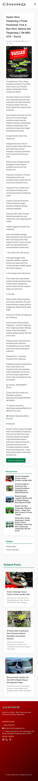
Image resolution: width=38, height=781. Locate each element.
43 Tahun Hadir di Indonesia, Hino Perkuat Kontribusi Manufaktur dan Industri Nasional (22, 488)
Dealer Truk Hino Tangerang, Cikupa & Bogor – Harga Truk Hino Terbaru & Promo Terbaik (23, 510)
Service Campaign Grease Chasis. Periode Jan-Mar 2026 (23, 478)
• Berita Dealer (11, 546)
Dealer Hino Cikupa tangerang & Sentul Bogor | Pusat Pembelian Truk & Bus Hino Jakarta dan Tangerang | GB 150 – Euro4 (23, 524)
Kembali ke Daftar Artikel (16, 460)
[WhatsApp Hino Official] (6, 740)
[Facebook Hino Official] (10, 740)
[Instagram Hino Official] (3, 740)
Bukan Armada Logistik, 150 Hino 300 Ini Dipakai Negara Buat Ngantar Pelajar (23, 499)
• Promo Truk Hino (12, 550)
